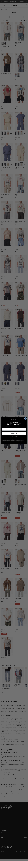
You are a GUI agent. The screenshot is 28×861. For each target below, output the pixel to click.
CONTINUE (14, 433)
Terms (23, 441)
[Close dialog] (25, 418)
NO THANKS (14, 436)
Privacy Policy (20, 441)
